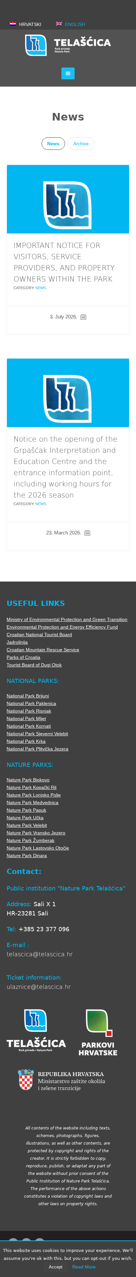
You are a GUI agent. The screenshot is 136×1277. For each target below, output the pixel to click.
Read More (84, 1266)
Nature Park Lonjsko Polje (34, 795)
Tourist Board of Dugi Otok (34, 664)
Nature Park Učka (25, 817)
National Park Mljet (26, 718)
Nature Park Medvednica (32, 802)
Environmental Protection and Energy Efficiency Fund (62, 627)
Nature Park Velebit (27, 825)
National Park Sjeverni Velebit (37, 733)
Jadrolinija (17, 642)
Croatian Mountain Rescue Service (43, 649)
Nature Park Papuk (26, 810)
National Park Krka (26, 741)
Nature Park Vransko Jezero (36, 832)
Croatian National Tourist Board (39, 634)
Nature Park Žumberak (30, 840)
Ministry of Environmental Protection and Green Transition (67, 619)
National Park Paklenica (31, 703)
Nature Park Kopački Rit (31, 787)
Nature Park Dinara (27, 855)
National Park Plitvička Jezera (37, 748)
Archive (81, 143)
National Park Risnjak (29, 711)
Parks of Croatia (23, 657)
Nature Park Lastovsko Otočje (38, 848)
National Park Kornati (29, 726)
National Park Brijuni (28, 695)
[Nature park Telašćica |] (68, 45)
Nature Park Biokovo (28, 779)
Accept (55, 1266)
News (53, 143)
